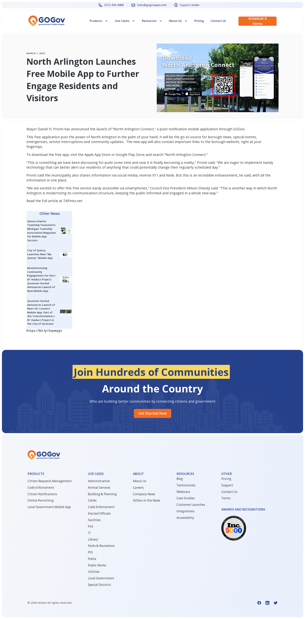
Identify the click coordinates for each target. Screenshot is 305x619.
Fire (90, 526)
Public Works (97, 565)
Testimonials (186, 485)
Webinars (183, 492)
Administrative (99, 481)
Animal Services (99, 488)
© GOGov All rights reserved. (50, 602)
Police (92, 559)
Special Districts (99, 585)
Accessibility (185, 518)
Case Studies (186, 498)
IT (89, 533)
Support (227, 485)
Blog (180, 479)
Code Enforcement (41, 488)
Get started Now (152, 413)
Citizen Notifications (42, 494)
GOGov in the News (146, 500)
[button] (98, 20)
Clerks (92, 500)
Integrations (186, 511)
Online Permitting (41, 500)
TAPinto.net (72, 200)
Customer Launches (191, 505)
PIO (90, 552)
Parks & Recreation (101, 546)
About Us (139, 481)
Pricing (199, 21)
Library (93, 539)
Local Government (101, 578)
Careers (138, 488)
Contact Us (218, 21)
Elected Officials (99, 513)
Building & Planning (102, 494)
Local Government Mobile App (49, 507)
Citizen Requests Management (50, 481)
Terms (226, 498)
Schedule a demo (257, 21)
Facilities (94, 520)
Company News (144, 494)
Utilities (94, 572)
